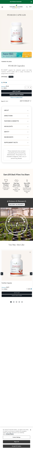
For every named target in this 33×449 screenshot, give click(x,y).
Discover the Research (16, 204)
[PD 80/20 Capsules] (16, 33)
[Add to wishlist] (30, 252)
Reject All (16, 441)
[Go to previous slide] (2, 273)
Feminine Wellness (6, 61)
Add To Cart (17, 292)
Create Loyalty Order (16, 94)
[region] (16, 438)
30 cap (11, 76)
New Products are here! (15, 1)
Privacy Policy (9, 434)
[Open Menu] (2, 7)
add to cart (16, 91)
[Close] (30, 430)
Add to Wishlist (24, 101)
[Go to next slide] (31, 273)
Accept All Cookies (16, 446)
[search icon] (27, 6)
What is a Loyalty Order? (16, 97)
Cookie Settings (16, 437)
